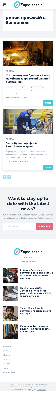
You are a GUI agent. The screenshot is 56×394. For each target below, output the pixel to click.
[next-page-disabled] (9, 177)
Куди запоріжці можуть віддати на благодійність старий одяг (35, 329)
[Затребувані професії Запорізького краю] (28, 121)
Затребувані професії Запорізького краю (21, 145)
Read (48, 103)
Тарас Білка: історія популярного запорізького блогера (35, 311)
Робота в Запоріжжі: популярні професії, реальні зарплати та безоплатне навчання (36, 274)
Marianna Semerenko (17, 162)
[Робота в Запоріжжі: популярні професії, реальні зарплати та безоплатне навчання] (10, 275)
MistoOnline (41, 390)
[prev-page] (4, 177)
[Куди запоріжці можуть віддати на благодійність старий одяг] (10, 331)
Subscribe (44, 226)
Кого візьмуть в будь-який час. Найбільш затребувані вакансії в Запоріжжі (28, 79)
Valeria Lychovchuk (16, 97)
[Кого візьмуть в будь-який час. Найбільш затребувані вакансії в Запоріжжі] (28, 53)
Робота (10, 71)
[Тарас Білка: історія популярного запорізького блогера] (10, 313)
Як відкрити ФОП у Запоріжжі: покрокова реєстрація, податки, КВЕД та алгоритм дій (36, 292)
